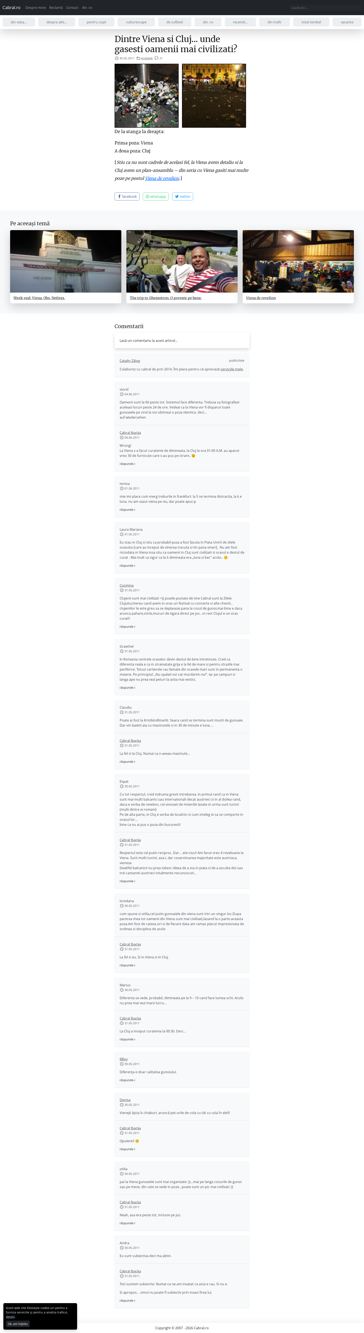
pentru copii (96, 22)
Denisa (125, 1100)
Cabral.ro (11, 7)
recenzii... (240, 22)
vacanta (347, 22)
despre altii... (57, 22)
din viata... (19, 22)
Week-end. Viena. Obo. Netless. (39, 298)
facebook (129, 196)
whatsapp (158, 196)
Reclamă (56, 7)
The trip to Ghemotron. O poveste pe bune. (166, 298)
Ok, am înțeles (18, 1324)
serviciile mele (232, 369)
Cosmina (127, 585)
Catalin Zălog (130, 360)
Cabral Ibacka (130, 432)
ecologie (147, 58)
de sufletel (174, 22)
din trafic (275, 22)
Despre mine (35, 7)
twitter (184, 196)
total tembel (311, 22)
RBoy (124, 1059)
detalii (10, 1317)
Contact (72, 7)
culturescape (136, 22)
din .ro (87, 7)
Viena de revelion (162, 178)
